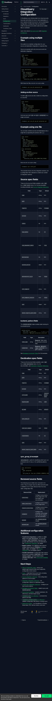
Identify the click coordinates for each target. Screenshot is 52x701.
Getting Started (5, 9)
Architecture (6, 13)
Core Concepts (5, 11)
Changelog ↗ (5, 43)
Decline (36, 696)
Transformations (6, 23)
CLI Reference (5, 38)
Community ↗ (5, 45)
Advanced (4, 35)
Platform (16, 2)
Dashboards (6, 26)
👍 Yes (32, 612)
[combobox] (31, 2)
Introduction (4, 6)
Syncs (4, 18)
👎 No (36, 612)
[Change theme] (49, 2)
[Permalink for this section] (26, 40)
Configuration (6, 21)
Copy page (44, 9)
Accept (47, 696)
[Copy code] (47, 55)
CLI (21, 2)
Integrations (5, 16)
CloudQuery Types (7, 28)
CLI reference (30, 596)
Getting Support (5, 40)
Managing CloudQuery (7, 33)
